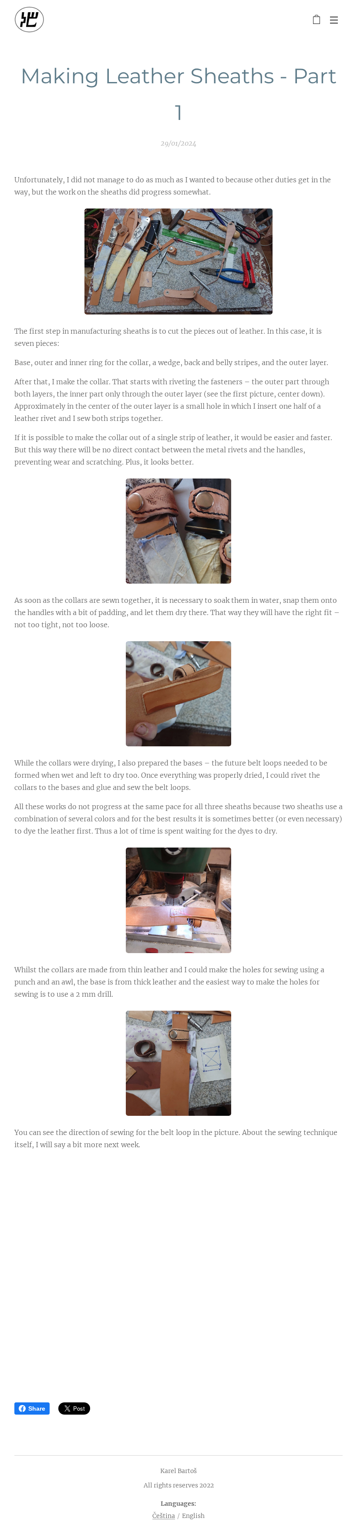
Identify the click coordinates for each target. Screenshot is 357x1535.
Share (36, 1408)
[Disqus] (178, 1270)
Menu (334, 19)
